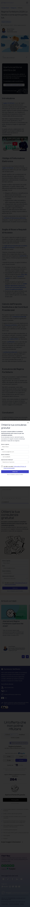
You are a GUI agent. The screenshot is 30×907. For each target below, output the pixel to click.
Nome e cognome (5, 444)
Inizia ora (15, 471)
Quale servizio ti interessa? (7, 459)
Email (2, 449)
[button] (28, 422)
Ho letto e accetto (15, 467)
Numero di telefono (5, 454)
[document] (15, 453)
